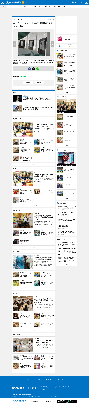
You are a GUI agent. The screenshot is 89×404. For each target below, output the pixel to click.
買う (40, 6)
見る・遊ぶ (33, 6)
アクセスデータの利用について (45, 387)
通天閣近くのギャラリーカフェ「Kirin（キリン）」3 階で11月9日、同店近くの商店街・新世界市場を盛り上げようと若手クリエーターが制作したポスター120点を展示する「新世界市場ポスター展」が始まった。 (33, 62)
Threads (81, 2)
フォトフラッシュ (17, 19)
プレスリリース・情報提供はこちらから (62, 386)
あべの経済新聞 (13, 2)
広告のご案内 (42, 389)
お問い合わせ (56, 387)
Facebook (72, 2)
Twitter (75, 2)
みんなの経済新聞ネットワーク (19, 401)
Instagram (78, 2)
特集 (64, 6)
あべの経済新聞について (44, 386)
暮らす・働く (48, 6)
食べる (25, 6)
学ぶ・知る (57, 6)
